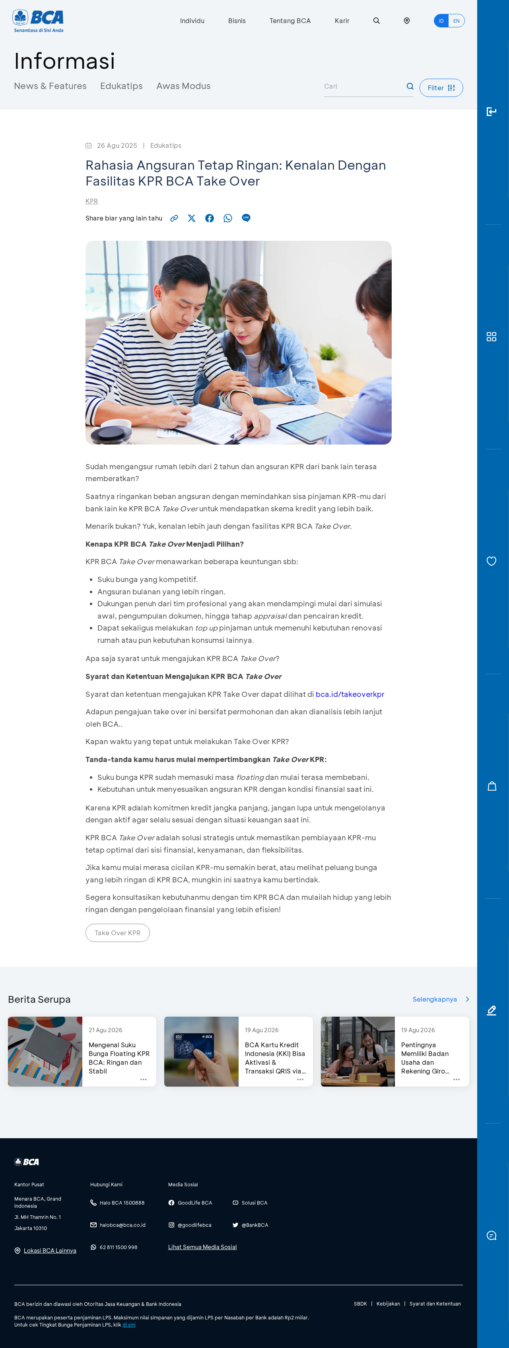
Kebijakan (388, 1303)
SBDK (360, 1303)
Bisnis (237, 20)
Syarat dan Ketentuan (435, 1303)
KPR (91, 201)
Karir (342, 20)
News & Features (50, 85)
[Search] (376, 21)
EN (456, 20)
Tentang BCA (290, 20)
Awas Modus (183, 85)
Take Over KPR (118, 932)
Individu (192, 20)
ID (441, 20)
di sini (129, 1324)
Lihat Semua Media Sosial (202, 1247)
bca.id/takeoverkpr (350, 694)
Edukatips (121, 85)
